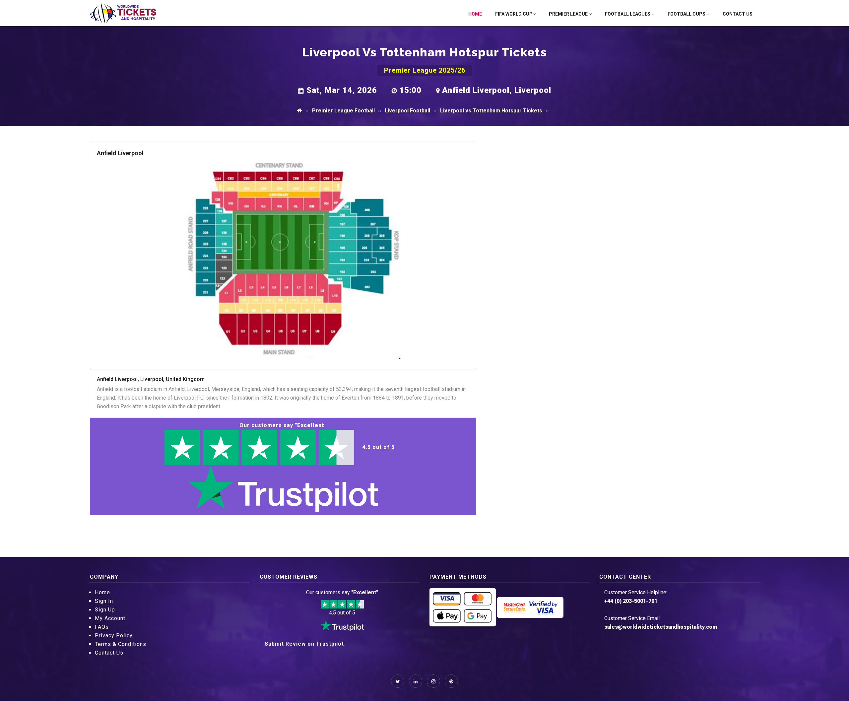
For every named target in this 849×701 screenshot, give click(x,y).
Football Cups (687, 14)
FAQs (102, 627)
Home (475, 14)
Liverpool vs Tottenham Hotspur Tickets (491, 110)
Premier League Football (343, 110)
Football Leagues (628, 14)
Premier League (569, 14)
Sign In (104, 601)
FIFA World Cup (514, 14)
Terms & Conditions (120, 644)
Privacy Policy (114, 635)
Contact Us (737, 14)
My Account (110, 618)
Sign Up (105, 609)
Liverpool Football (407, 110)
